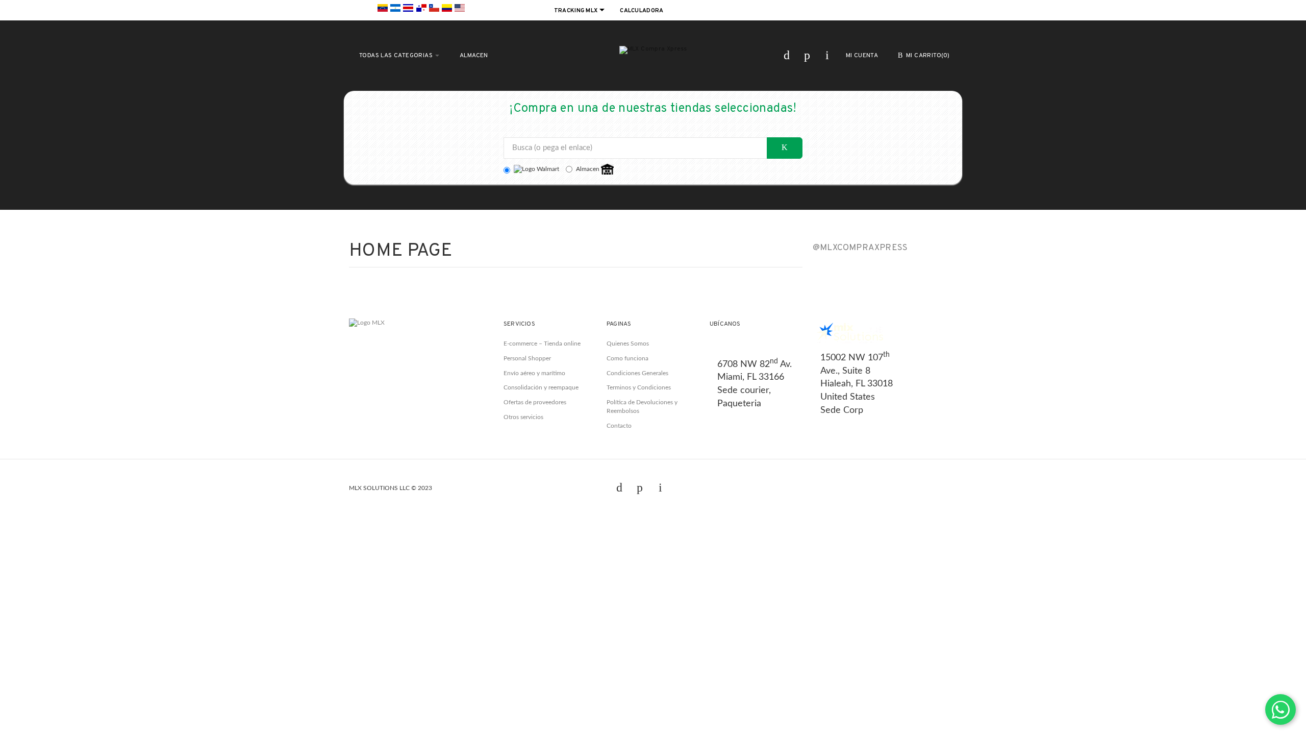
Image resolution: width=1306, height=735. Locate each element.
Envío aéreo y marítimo (534, 373)
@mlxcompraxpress (860, 248)
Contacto (619, 426)
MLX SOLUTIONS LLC (379, 488)
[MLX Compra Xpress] (653, 50)
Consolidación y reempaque (541, 387)
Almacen (588, 169)
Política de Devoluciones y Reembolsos (642, 406)
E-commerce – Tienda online (542, 343)
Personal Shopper (527, 358)
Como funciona (627, 358)
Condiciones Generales (637, 373)
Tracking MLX (576, 10)
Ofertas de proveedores (535, 402)
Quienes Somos (628, 343)
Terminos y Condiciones (639, 387)
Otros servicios (523, 417)
